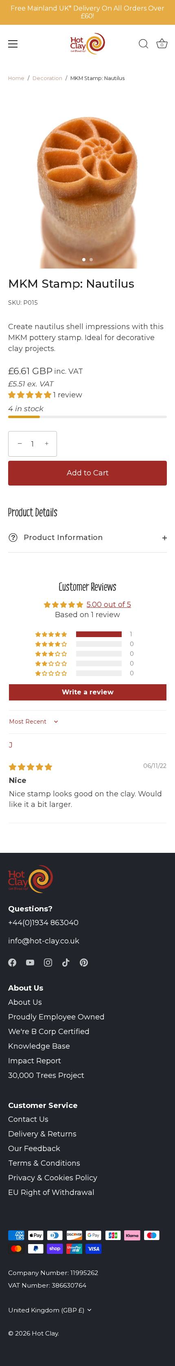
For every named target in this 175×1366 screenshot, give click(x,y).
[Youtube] (30, 961)
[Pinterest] (84, 961)
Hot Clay (45, 1333)
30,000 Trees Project (46, 1075)
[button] (83, 259)
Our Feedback (34, 1148)
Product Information (57, 537)
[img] (30, 767)
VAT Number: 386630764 (47, 1285)
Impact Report (34, 1060)
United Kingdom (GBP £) (46, 1310)
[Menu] (13, 44)
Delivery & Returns (42, 1134)
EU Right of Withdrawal (51, 1192)
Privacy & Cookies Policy (52, 1177)
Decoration (47, 78)
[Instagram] (48, 961)
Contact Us (28, 1119)
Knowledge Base (39, 1046)
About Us (25, 1002)
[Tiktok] (66, 961)
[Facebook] (12, 961)
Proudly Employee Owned (56, 1017)
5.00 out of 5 (109, 604)
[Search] (144, 45)
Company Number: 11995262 (53, 1273)
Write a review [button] (88, 692)
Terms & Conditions (44, 1163)
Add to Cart (88, 472)
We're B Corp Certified (49, 1031)
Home (16, 78)
